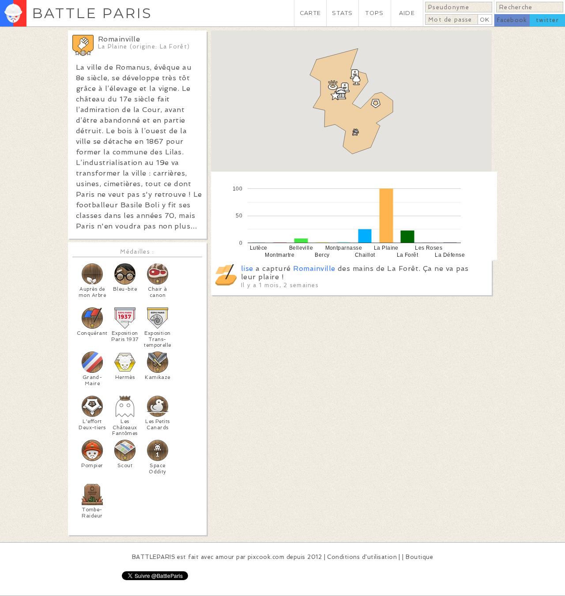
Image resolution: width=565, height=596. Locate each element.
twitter (547, 20)
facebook (512, 20)
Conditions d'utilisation (362, 557)
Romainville (314, 268)
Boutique (419, 557)
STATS (342, 13)
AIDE (407, 13)
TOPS (374, 13)
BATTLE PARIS (92, 13)
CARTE (310, 13)
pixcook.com (266, 557)
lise (247, 268)
